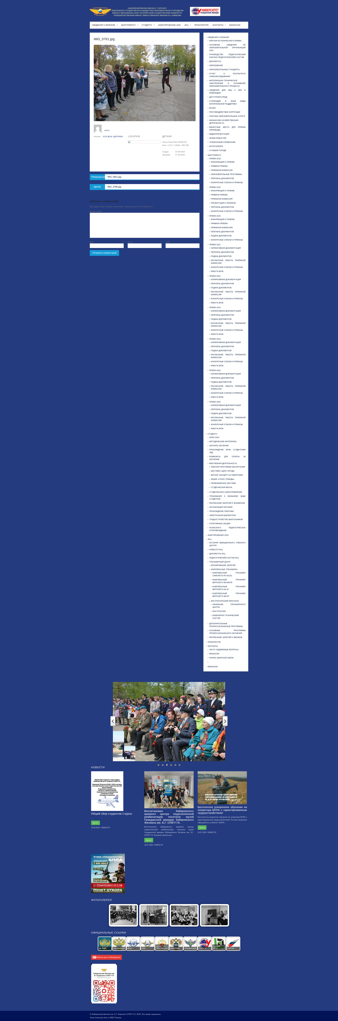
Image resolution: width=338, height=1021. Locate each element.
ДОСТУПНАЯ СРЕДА (218, 97)
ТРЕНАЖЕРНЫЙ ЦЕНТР (219, 562)
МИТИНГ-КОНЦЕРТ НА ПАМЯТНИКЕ (227, 475)
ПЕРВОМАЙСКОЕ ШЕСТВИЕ (223, 483)
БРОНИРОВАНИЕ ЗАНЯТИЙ (223, 565)
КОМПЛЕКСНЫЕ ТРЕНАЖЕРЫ (224, 569)
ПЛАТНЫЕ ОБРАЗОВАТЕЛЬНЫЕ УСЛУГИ (227, 116)
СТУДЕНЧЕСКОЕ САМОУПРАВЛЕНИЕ (225, 492)
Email (145, 242)
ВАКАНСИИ (234, 25)
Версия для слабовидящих (109, 957)
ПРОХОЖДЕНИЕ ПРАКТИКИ (221, 511)
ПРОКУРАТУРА (201, 25)
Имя (107, 242)
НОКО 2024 (214, 437)
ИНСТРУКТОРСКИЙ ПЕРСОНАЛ (225, 601)
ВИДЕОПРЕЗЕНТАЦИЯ (219, 134)
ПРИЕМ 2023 (215, 307)
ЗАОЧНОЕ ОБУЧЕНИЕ (219, 445)
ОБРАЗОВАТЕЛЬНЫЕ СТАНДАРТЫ (224, 69)
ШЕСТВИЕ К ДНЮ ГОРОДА (222, 471)
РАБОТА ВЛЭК (217, 271)
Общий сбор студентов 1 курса (111, 813)
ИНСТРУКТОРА (219, 611)
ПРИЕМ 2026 (215, 402)
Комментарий (144, 211)
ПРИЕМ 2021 (215, 245)
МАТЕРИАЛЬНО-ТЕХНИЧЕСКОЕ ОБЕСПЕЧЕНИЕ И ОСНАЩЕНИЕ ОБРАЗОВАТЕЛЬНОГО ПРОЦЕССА (227, 83)
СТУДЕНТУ (147, 25)
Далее (95, 823)
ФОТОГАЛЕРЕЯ (216, 146)
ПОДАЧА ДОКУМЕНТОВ (221, 236)
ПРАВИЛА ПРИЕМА (219, 166)
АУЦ (186, 25)
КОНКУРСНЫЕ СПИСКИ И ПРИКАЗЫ (227, 182)
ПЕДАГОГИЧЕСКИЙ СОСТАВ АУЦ (224, 558)
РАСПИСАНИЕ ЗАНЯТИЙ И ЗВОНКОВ (225, 637)
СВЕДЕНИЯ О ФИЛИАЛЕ (103, 25)
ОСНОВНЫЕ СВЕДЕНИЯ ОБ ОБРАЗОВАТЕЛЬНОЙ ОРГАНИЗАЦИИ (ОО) (227, 47)
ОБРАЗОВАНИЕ (216, 65)
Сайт (168, 242)
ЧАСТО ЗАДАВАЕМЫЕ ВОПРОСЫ (224, 650)
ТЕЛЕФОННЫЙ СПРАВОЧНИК (222, 142)
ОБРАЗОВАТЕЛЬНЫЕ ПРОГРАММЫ (226, 174)
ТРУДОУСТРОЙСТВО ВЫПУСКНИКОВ (226, 519)
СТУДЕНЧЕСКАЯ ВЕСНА (221, 487)
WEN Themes (115, 1018)
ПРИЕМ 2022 (215, 276)
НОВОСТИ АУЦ (216, 549)
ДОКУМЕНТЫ (215, 61)
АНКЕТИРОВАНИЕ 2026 (169, 25)
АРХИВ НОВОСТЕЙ (217, 138)
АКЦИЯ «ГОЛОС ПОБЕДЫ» (222, 479)
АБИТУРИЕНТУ (128, 25)
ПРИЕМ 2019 (215, 187)
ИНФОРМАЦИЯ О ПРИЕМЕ (223, 162)
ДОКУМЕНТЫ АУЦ (217, 554)
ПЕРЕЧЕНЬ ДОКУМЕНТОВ (222, 178)
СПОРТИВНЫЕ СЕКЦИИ (219, 523)
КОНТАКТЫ (218, 25)
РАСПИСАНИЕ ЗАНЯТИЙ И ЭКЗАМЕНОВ (227, 503)
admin (106, 130)
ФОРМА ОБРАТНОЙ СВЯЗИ (221, 658)
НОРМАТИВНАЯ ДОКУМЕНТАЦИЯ (226, 248)
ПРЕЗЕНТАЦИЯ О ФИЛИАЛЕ (223, 203)
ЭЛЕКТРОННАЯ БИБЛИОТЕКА (222, 515)
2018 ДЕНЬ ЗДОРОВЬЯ (113, 136)
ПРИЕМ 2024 (215, 339)
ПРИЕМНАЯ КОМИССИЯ (222, 170)
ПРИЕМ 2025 (215, 370)
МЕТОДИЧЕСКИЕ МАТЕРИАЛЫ (222, 441)
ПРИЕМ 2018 (215, 159)
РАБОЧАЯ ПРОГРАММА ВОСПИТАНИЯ (228, 467)
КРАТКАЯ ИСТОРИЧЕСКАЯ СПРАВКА (225, 41)
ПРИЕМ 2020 (215, 216)
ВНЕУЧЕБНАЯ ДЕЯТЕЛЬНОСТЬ (223, 463)
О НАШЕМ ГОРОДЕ (217, 150)
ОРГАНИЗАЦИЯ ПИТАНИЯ (220, 507)
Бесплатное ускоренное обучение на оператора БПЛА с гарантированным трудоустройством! (222, 810)
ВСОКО (212, 108)
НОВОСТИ (105, 828)
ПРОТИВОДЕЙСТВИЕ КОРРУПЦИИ (224, 112)
